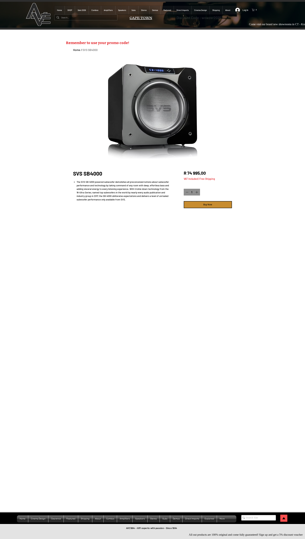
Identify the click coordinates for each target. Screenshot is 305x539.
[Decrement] (186, 192)
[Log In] (236, 10)
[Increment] (197, 192)
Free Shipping (207, 178)
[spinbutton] (192, 192)
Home (76, 49)
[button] (257, 10)
